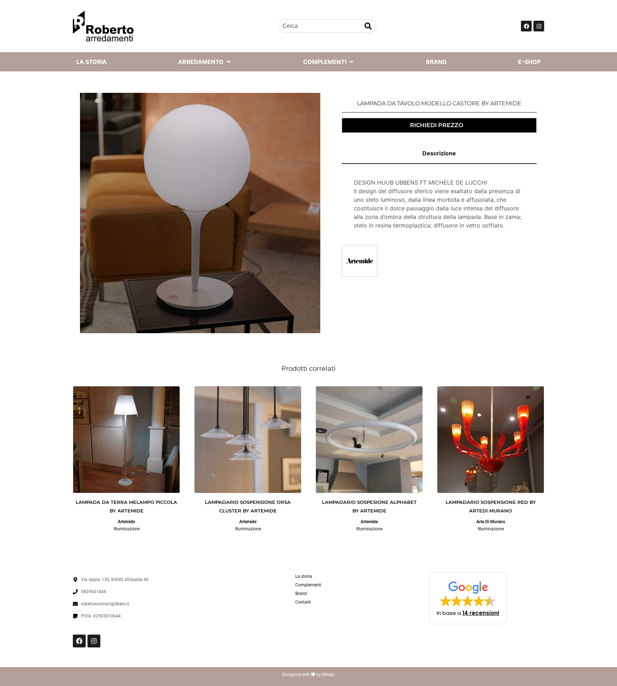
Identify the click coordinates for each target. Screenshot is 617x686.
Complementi (308, 584)
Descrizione (439, 153)
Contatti (303, 602)
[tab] (439, 154)
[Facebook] (526, 26)
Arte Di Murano (490, 521)
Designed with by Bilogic (308, 674)
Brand (301, 593)
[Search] (368, 26)
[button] (468, 598)
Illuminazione (127, 528)
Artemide (126, 521)
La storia (303, 576)
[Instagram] (538, 26)
